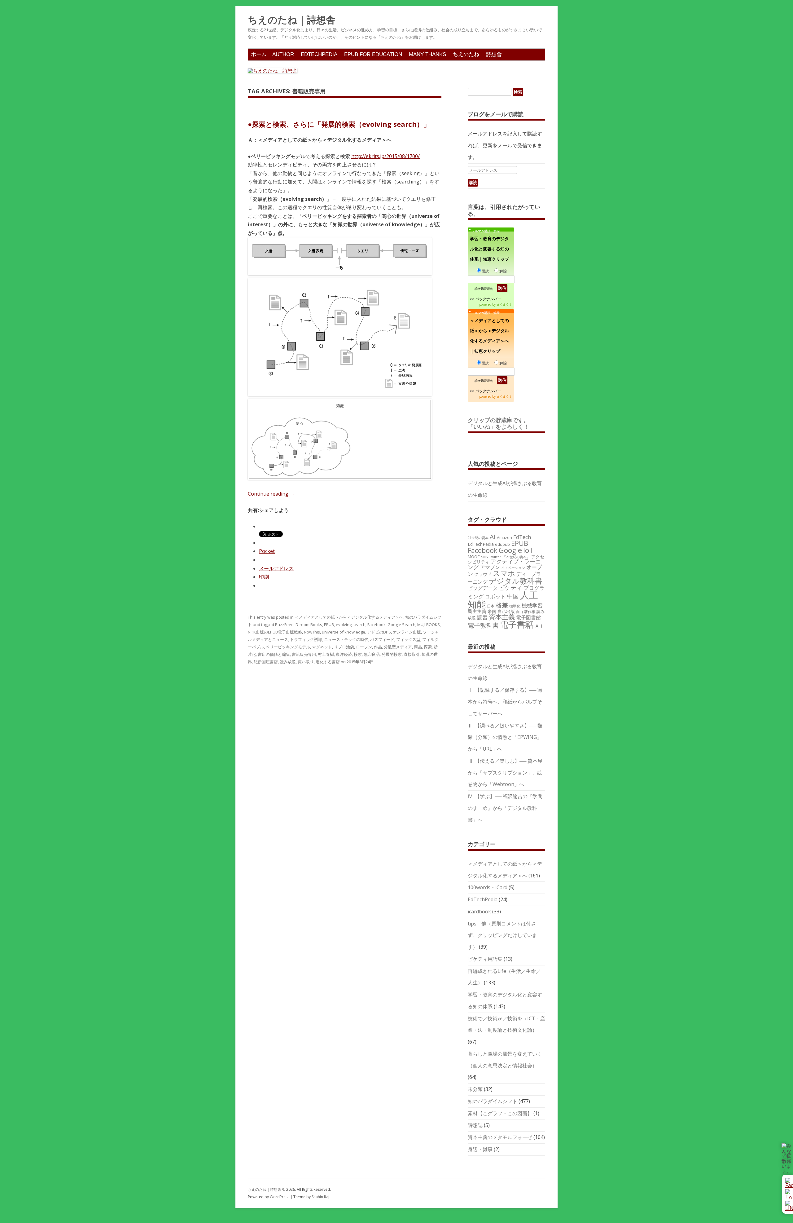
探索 (428, 647)
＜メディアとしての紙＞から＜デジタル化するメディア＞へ (349, 617)
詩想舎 (494, 54)
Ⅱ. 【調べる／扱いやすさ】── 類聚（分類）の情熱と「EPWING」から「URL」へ (505, 737)
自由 (519, 612)
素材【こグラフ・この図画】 (500, 1113)
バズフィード (382, 639)
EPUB (329, 624)
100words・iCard (487, 887)
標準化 (514, 605)
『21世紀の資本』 (516, 556)
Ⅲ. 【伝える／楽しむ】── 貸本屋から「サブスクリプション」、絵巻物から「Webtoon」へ (505, 772)
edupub (502, 544)
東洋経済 (344, 654)
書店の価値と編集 (274, 654)
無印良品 (372, 654)
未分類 (475, 1089)
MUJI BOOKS (428, 624)
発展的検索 (392, 654)
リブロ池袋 (344, 647)
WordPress (280, 1196)
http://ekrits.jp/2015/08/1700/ (385, 156)
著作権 (529, 611)
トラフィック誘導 (306, 639)
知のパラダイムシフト (492, 1101)
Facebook (376, 624)
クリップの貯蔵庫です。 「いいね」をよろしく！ (501, 423)
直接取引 (412, 654)
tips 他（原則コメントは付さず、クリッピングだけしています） (502, 935)
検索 (358, 654)
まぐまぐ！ (504, 304)
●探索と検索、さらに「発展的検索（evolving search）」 (339, 124)
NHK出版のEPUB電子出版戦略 (275, 632)
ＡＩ (539, 626)
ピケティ (510, 587)
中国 (513, 596)
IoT (528, 550)
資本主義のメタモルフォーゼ (500, 1137)
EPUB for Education (373, 54)
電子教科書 (483, 625)
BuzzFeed (284, 624)
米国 (492, 611)
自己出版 (506, 611)
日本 (490, 605)
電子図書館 (528, 617)
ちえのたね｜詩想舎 (291, 20)
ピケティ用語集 (485, 959)
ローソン (364, 647)
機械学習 (532, 605)
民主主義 (477, 611)
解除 (503, 271)
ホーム (259, 54)
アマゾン (490, 567)
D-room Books (309, 624)
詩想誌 (475, 1125)
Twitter (495, 556)
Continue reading (271, 493)
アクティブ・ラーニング (504, 564)
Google (510, 550)
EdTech (522, 537)
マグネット (322, 647)
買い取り (306, 661)
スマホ (504, 573)
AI (493, 536)
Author (283, 54)
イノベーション (513, 567)
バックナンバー (488, 299)
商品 (418, 647)
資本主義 (502, 616)
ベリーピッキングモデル (288, 647)
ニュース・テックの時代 (346, 639)
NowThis (312, 632)
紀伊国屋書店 (266, 661)
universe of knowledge (343, 632)
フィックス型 (408, 639)
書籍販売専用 (304, 654)
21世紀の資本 (478, 538)
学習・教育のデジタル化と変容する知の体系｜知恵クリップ (489, 249)
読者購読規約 (484, 288)
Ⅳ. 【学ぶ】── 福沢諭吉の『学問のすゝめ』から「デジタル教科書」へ (505, 808)
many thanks (427, 54)
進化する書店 (328, 661)
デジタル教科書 (515, 581)
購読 (485, 271)
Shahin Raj (320, 1196)
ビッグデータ (482, 588)
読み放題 (288, 661)
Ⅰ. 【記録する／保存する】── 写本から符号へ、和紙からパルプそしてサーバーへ (505, 702)
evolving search (351, 624)
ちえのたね (466, 54)
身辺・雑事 (480, 1149)
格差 (502, 605)
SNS (484, 556)
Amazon (504, 537)
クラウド (483, 574)
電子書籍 (516, 624)
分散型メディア (398, 647)
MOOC (474, 556)
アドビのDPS (379, 632)
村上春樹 (326, 654)
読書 (482, 617)
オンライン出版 (407, 632)
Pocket (267, 551)
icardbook (479, 911)
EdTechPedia (319, 54)
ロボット (495, 596)
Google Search (401, 624)
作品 (378, 647)
